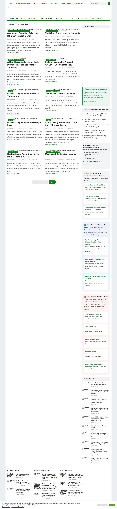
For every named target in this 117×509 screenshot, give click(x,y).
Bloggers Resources (23, 3)
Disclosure (54, 3)
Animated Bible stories (53, 91)
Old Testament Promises (16, 59)
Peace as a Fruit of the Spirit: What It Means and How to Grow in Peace (75, 475)
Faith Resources (82, 18)
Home (11, 3)
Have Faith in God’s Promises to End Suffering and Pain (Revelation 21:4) (100, 418)
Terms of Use (78, 3)
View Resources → (90, 101)
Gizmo (10, 91)
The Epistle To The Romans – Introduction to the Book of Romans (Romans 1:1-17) (99, 400)
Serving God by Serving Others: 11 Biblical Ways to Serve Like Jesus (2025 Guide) (49, 476)
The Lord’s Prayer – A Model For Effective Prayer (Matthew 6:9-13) (23, 482)
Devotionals (32, 18)
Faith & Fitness (51, 59)
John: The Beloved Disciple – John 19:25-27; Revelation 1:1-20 (100, 434)
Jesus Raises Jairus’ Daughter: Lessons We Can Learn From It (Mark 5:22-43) (100, 391)
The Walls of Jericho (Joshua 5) (60, 93)
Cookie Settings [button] (102, 505)
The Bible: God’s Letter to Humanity (62, 33)
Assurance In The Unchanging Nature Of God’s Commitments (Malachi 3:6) (99, 409)
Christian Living (46, 18)
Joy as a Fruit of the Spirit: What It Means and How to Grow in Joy (75, 484)
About (35, 3)
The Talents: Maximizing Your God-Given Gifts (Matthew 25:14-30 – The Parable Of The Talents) (49, 486)
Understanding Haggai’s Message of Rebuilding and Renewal (23, 490)
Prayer (70, 18)
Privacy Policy (66, 3)
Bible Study (60, 18)
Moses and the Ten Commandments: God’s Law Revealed (99, 451)
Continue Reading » (13, 53)
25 (46, 182)
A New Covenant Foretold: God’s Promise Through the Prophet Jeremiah (23, 65)
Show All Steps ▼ (88, 165)
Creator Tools (97, 18)
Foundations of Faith (16, 18)
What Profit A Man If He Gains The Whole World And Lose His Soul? (48, 495)
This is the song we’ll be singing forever (23, 474)
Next (52, 182)
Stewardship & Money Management (19, 31)
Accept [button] (112, 505)
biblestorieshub (11, 39)
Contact (44, 3)
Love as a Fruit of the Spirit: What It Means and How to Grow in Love (75, 492)
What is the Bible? (52, 31)
